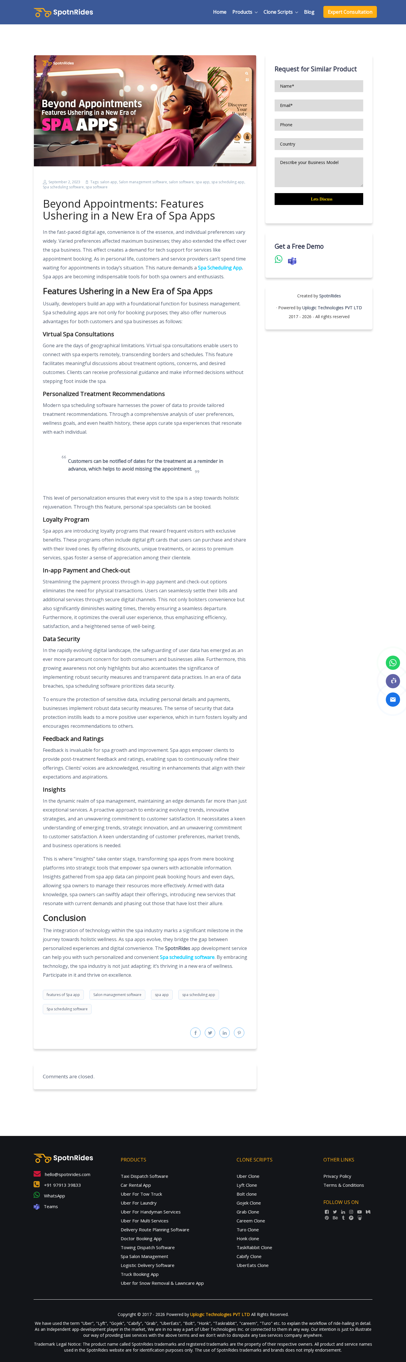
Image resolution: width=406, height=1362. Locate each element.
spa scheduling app (227, 181)
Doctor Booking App (141, 1238)
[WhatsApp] (393, 663)
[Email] (393, 699)
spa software (97, 187)
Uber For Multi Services (145, 1221)
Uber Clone (248, 1176)
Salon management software (143, 181)
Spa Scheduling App (220, 267)
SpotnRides (330, 296)
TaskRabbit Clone (254, 1247)
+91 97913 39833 (62, 1185)
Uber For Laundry (139, 1203)
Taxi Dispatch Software (144, 1176)
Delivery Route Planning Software (155, 1229)
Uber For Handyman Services (151, 1212)
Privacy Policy (337, 1176)
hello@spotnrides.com (67, 1174)
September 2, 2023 (64, 181)
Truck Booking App (140, 1274)
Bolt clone (247, 1194)
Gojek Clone (249, 1203)
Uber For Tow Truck (141, 1194)
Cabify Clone (249, 1256)
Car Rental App (136, 1185)
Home (219, 12)
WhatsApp (54, 1196)
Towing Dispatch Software (148, 1247)
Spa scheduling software (63, 187)
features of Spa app (63, 994)
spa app (203, 181)
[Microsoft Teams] (393, 681)
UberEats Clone (253, 1265)
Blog (309, 12)
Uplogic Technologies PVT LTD (332, 307)
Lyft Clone (247, 1185)
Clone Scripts (278, 12)
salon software (181, 181)
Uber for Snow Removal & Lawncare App (162, 1283)
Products (242, 12)
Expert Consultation (350, 12)
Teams (50, 1206)
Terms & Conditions (343, 1185)
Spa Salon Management (144, 1256)
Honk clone (248, 1238)
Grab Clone (248, 1212)
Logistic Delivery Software (147, 1265)
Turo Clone (248, 1229)
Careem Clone (251, 1221)
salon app (108, 181)
